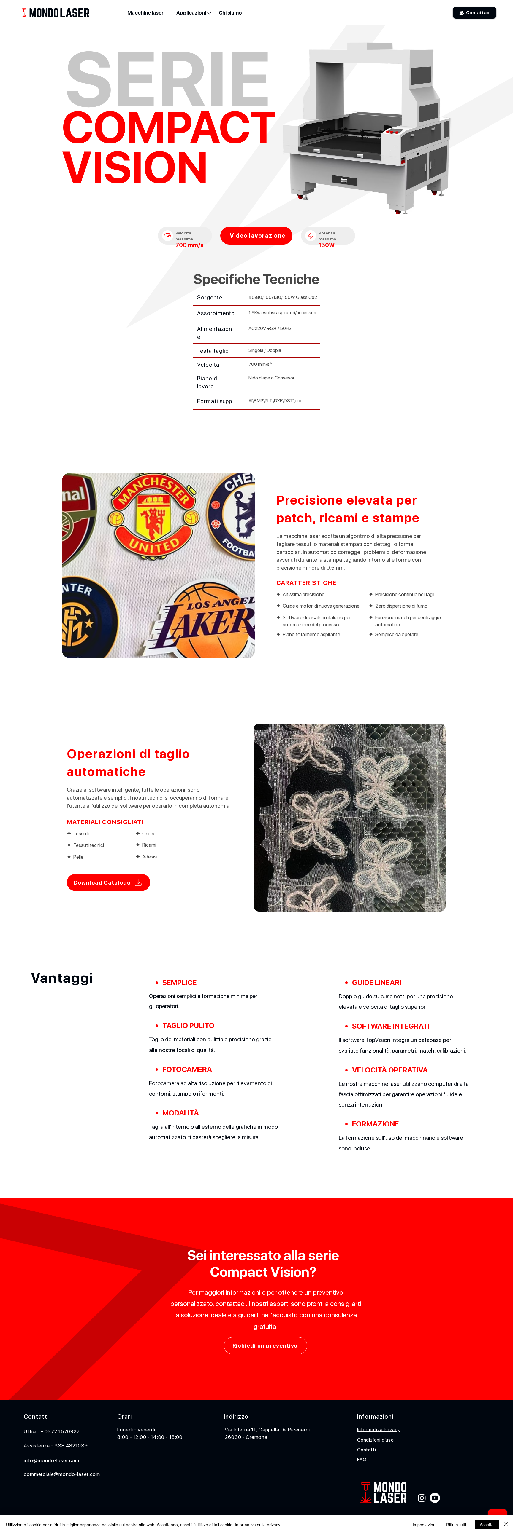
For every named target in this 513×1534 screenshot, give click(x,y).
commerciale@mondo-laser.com (62, 1474)
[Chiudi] (505, 1524)
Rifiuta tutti (456, 1524)
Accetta (487, 1524)
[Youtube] (435, 1498)
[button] (191, 13)
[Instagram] (422, 1498)
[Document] (167, 235)
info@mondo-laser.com (51, 1460)
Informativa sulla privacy (257, 1524)
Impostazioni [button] (424, 1524)
